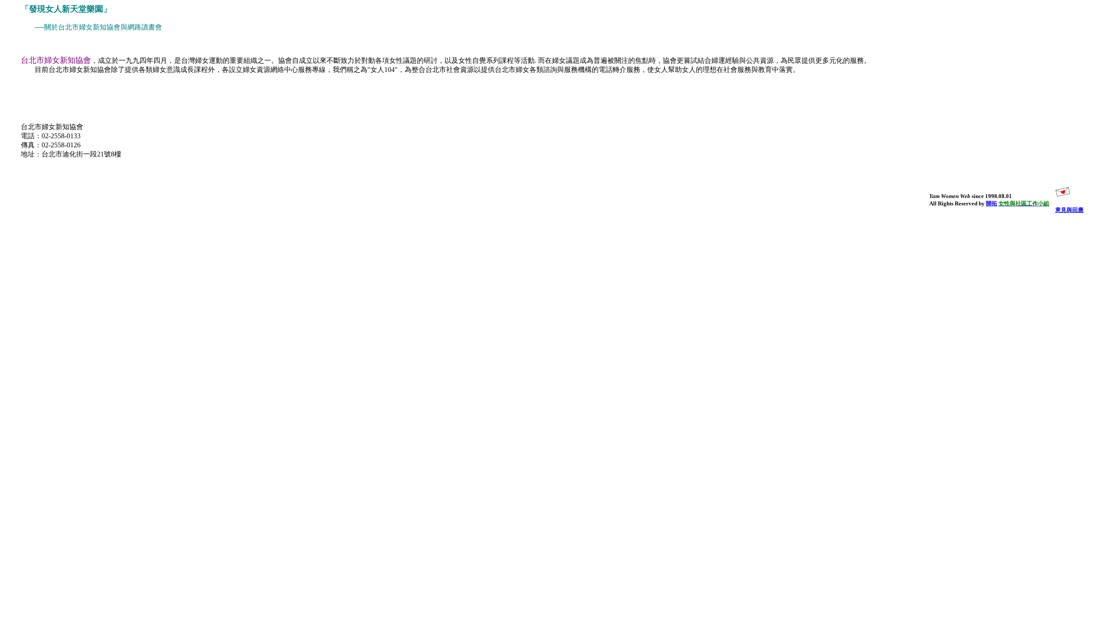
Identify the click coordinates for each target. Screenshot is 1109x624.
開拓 (991, 203)
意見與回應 (1069, 210)
